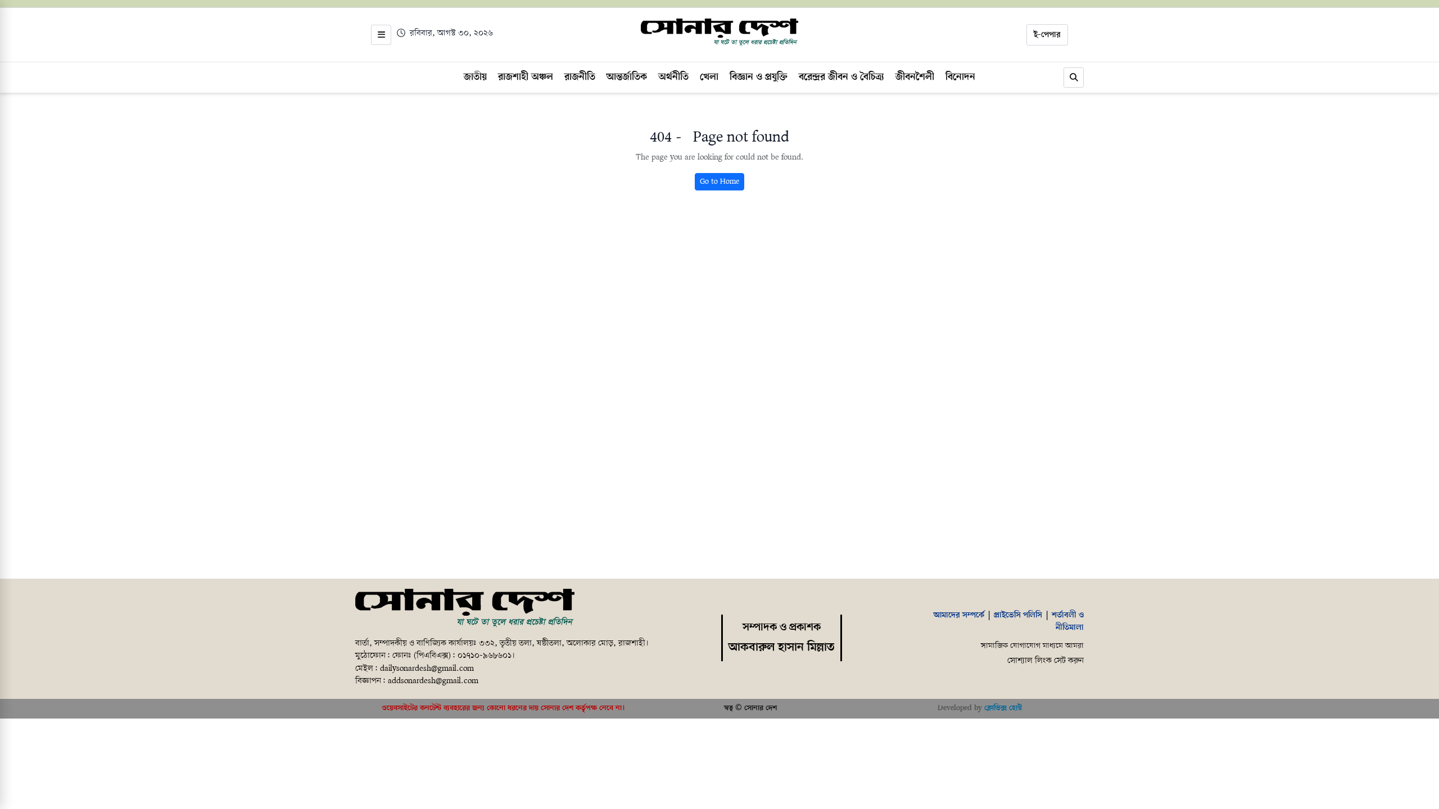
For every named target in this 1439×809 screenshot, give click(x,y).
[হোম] (719, 33)
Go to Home (719, 181)
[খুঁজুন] (1074, 77)
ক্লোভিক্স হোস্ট (1003, 708)
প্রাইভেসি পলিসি (1018, 615)
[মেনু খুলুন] (381, 35)
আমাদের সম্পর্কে (959, 615)
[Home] (464, 608)
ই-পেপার (1047, 34)
